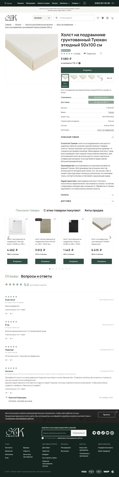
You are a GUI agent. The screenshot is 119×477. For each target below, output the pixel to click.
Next (100, 79)
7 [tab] (69, 269)
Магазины (63, 3)
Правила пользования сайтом (47, 463)
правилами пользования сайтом (70, 438)
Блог (7, 458)
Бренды (26, 447)
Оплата (65, 195)
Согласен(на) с (64, 438)
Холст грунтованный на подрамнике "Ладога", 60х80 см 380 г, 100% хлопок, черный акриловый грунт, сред (72, 241)
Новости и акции (43, 3)
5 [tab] (62, 269)
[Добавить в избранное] (26, 219)
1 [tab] (49, 269)
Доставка (66, 201)
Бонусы (55, 3)
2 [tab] (53, 269)
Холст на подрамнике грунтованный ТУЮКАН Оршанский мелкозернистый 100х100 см (101, 241)
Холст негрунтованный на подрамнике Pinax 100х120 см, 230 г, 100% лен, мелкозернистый (45, 241)
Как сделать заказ (49, 458)
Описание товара (70, 137)
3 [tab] (56, 269)
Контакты (8, 447)
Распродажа (30, 3)
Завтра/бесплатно (101, 97)
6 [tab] (66, 269)
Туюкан (111, 112)
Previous (7, 241)
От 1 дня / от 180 (97, 102)
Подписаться (79, 433)
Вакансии (9, 451)
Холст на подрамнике (105, 130)
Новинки (20, 3)
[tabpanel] (17, 241)
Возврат (45, 454)
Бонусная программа (83, 448)
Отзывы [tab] (11, 276)
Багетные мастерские (28, 455)
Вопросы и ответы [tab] (36, 276)
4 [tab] (59, 269)
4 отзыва (77, 54)
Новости (26, 451)
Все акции (65, 451)
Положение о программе (84, 454)
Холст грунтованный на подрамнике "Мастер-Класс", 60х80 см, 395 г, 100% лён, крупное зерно (16, 241)
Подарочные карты (105, 447)
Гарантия (45, 451)
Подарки (75, 3)
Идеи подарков (104, 451)
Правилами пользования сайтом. (19, 418)
